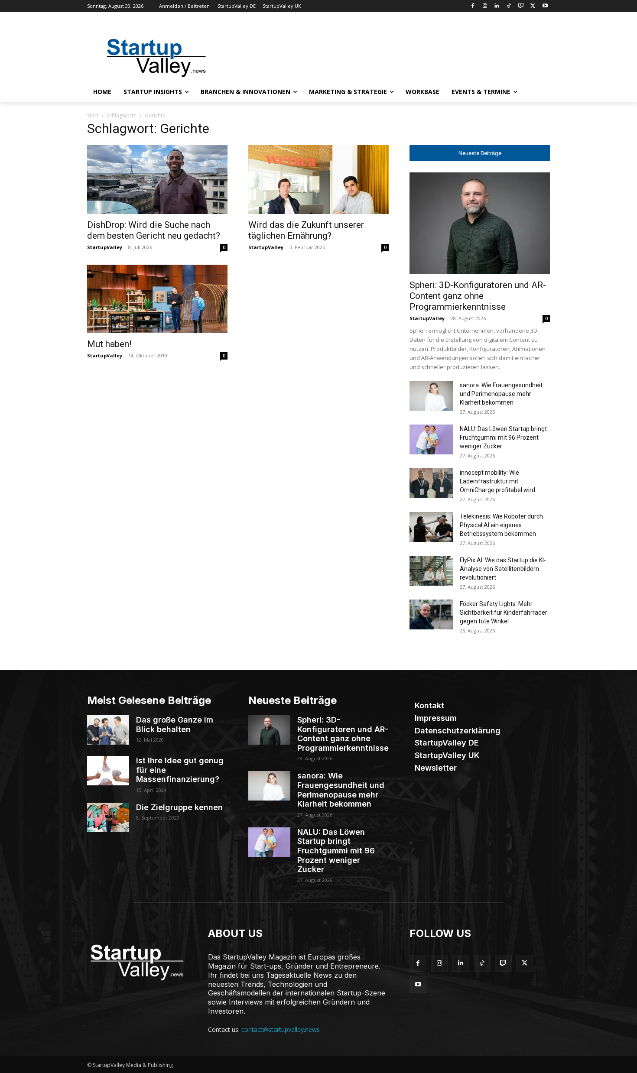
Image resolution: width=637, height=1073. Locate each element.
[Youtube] (545, 6)
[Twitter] (533, 6)
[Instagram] (485, 6)
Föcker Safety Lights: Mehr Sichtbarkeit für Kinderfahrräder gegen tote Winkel (503, 612)
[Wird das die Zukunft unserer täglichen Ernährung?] (318, 179)
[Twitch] (521, 6)
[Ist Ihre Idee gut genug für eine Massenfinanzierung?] (108, 770)
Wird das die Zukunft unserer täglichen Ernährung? (306, 230)
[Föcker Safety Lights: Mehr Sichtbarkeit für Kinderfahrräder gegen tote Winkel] (431, 614)
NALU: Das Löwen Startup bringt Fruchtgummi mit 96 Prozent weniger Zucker (503, 437)
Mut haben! (109, 344)
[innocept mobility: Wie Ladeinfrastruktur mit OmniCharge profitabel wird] (431, 483)
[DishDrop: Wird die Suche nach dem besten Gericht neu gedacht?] (157, 179)
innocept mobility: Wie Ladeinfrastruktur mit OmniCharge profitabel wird (497, 481)
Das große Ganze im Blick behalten (174, 724)
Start (92, 115)
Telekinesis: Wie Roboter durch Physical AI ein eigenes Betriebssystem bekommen (501, 525)
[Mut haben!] (157, 299)
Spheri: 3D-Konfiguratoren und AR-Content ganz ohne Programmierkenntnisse (478, 296)
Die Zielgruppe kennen (179, 807)
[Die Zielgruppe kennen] (108, 817)
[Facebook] (473, 6)
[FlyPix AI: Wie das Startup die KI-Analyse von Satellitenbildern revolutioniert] (431, 571)
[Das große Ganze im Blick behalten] (108, 730)
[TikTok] (509, 6)
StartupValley (104, 247)
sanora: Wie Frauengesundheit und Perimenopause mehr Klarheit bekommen (501, 394)
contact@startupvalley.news (280, 1029)
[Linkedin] (497, 6)
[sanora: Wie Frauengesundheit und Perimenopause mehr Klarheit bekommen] (431, 396)
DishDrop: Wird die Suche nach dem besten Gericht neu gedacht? (153, 230)
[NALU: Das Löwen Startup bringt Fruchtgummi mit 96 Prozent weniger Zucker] (431, 439)
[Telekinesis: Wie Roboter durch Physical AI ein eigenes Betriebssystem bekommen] (431, 527)
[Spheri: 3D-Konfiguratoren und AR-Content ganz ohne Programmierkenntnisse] (480, 223)
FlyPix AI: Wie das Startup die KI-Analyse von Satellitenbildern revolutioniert (503, 569)
